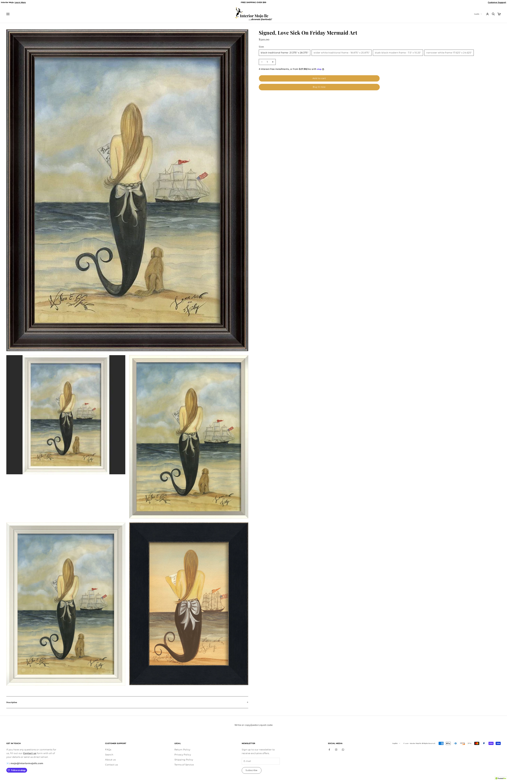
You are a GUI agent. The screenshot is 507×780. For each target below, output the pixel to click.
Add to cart (319, 78)
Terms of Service (184, 764)
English (476, 14)
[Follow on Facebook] (329, 749)
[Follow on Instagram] (336, 749)
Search (109, 754)
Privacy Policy (182, 754)
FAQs (108, 749)
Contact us (111, 764)
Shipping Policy (183, 759)
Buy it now (319, 87)
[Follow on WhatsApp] (343, 749)
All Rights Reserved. (428, 743)
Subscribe (251, 770)
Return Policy (182, 749)
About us (110, 759)
